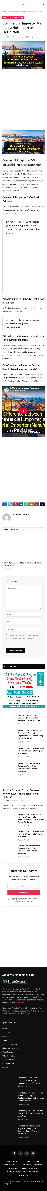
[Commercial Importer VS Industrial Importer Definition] (23, 55)
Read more (21, 1002)
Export (4, 1036)
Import (5, 1040)
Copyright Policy (8, 1064)
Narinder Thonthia (21, 514)
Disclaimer (6, 1067)
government (11, 345)
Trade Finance (7, 1052)
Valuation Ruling (8, 1056)
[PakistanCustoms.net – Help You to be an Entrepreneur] (23, 4)
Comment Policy (8, 1060)
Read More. (26, 1013)
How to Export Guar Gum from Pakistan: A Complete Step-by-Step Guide (31, 751)
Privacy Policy (20, 901)
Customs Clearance (9, 1044)
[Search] (43, 4)
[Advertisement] (23, 100)
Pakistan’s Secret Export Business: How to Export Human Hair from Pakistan (29, 718)
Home (4, 11)
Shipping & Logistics (10, 1048)
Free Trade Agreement (29, 377)
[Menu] (4, 4)
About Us (6, 1033)
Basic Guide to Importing (13, 18)
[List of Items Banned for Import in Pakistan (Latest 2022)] (23, 547)
